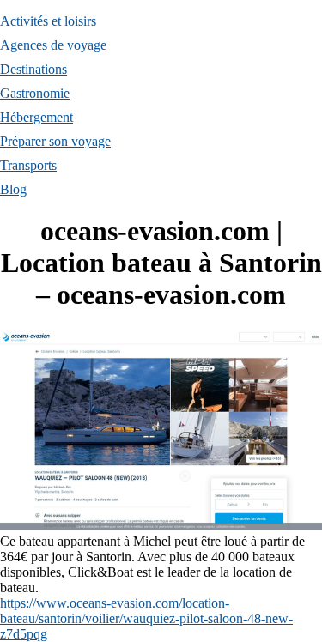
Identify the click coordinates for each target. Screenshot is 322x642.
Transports (28, 165)
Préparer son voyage (55, 141)
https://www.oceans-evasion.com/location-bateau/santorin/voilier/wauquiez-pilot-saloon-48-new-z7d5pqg (146, 618)
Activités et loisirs (48, 21)
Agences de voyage (53, 45)
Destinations (33, 69)
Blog (13, 189)
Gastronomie (35, 93)
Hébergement (36, 117)
